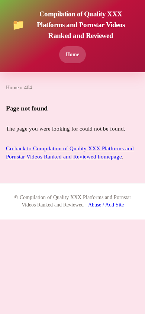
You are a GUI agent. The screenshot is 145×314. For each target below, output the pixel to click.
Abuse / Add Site (106, 205)
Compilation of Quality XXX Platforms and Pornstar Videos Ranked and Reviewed (68, 24)
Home (72, 54)
